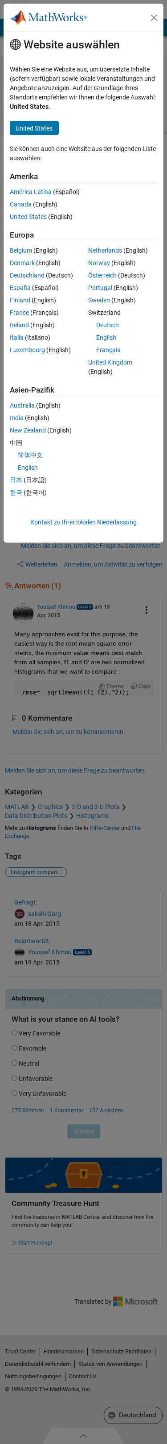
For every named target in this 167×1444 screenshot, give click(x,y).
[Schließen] (154, 18)
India (17, 417)
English (106, 337)
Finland (20, 300)
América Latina (31, 191)
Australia (22, 405)
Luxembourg (27, 349)
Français (108, 349)
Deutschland (27, 275)
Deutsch (107, 325)
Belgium (21, 250)
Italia (17, 337)
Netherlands (105, 250)
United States (28, 216)
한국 (16, 492)
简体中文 (30, 455)
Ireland (19, 325)
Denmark (22, 262)
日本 (16, 480)
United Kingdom (110, 362)
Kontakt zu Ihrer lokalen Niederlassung (83, 522)
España (20, 287)
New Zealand (28, 430)
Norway (99, 262)
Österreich (102, 275)
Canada (21, 204)
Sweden (99, 300)
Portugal (100, 287)
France (19, 312)
